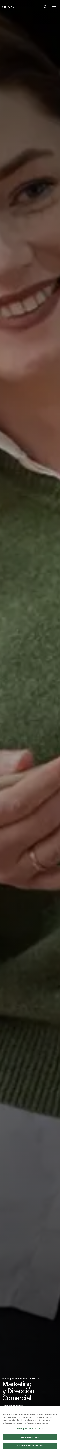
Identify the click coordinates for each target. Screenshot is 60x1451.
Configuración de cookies (30, 1429)
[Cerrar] (56, 1410)
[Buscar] (45, 7)
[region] (30, 1428)
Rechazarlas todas (30, 1437)
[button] (54, 7)
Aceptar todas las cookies (30, 1445)
